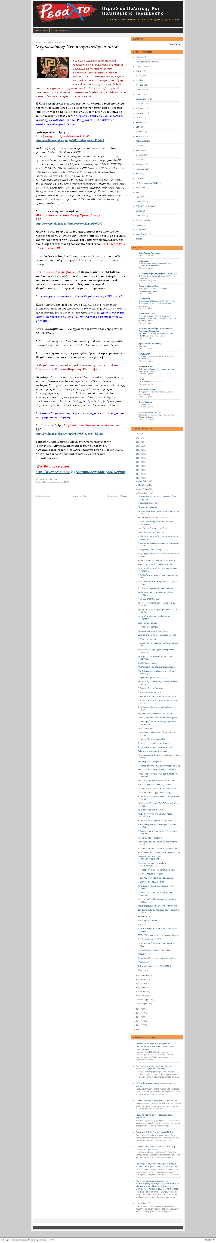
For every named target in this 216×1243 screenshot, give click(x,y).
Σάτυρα (139, 118)
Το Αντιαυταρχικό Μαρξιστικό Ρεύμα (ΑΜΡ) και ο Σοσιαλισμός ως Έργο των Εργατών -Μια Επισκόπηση (157, 303)
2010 (138, 1025)
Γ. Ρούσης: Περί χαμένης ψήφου (151, 688)
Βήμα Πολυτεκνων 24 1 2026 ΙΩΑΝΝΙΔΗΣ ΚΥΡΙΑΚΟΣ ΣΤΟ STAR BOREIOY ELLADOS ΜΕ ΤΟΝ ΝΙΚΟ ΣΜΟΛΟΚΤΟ (157, 318)
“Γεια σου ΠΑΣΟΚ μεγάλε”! (149, 599)
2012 (138, 1017)
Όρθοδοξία (140, 216)
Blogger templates (10, 1240)
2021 (138, 454)
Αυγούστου (143, 975)
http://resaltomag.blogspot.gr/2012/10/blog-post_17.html (70, 140)
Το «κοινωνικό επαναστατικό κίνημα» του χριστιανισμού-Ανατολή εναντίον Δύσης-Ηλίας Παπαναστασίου (155, 1046)
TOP (213, 1240)
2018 (138, 466)
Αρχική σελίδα (79, 496)
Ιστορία (139, 80)
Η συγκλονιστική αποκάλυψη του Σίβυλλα (155, 878)
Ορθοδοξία (140, 90)
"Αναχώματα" (143, 962)
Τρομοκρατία (141, 169)
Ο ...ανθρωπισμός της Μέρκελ (150, 874)
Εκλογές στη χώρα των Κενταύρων (152, 751)
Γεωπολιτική (141, 113)
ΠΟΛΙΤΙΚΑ (140, 197)
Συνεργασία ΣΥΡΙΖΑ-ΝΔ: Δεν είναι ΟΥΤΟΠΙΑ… (155, 1132)
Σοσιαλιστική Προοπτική (149, 253)
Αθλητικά (139, 108)
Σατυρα (139, 211)
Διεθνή (138, 71)
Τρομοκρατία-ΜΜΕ (144, 62)
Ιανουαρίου (143, 1004)
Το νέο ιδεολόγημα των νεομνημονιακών (155, 747)
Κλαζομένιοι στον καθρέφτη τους (152, 532)
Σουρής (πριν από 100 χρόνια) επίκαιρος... (156, 564)
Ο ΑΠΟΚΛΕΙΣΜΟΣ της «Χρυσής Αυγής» (155, 793)
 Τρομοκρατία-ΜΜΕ (147, 183)
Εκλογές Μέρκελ (145, 916)
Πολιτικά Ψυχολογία (144, 206)
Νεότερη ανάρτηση (44, 496)
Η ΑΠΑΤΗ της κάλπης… (148, 639)
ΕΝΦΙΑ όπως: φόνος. (145, 1203)
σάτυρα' (139, 239)
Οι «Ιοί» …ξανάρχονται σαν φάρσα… (153, 528)
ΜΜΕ (138, 127)
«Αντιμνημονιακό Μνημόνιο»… (151, 762)
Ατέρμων (141, 954)
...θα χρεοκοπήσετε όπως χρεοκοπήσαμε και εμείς (159, 766)
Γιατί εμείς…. (143, 346)
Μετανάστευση (142, 234)
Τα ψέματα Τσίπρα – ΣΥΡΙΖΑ (150, 939)
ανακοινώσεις (141, 150)
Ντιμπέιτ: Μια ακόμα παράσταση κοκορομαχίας (158, 718)
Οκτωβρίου (143, 489)
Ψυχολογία (140, 136)
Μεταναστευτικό (142, 99)
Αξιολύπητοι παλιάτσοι (147, 507)
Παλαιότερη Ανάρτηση (117, 496)
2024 (138, 442)
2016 (138, 474)
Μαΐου (141, 987)
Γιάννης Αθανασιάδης (148, 286)
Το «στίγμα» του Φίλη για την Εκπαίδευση (155, 588)
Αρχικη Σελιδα (41, 30)
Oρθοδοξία (140, 202)
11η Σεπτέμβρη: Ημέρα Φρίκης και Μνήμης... (157, 780)
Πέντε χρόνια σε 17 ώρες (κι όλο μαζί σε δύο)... (157, 696)
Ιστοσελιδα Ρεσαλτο (60, 30)
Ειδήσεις (139, 155)
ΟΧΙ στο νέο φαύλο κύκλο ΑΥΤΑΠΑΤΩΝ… (155, 966)
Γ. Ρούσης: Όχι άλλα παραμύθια (151, 739)
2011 (138, 1021)
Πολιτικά (139, 57)
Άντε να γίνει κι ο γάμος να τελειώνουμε (154, 518)
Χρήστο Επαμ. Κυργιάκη (149, 344)
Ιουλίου (141, 979)
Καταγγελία (140, 164)
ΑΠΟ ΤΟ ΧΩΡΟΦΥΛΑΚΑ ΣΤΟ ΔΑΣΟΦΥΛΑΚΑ (157, 770)
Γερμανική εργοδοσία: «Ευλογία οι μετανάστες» (158, 906)
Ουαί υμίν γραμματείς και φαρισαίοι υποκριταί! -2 (156, 1100)
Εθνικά (139, 76)
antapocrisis (144, 261)
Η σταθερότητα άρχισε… (148, 503)
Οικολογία (140, 146)
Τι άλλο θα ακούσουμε (147, 663)
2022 (138, 450)
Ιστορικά (139, 229)
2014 (138, 1009)
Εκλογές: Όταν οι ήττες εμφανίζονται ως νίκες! (157, 635)
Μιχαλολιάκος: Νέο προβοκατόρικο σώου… (156, 667)
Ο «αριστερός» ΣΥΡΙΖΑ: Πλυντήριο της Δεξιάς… (158, 788)
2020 (138, 458)
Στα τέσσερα (143, 925)
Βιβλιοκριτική (141, 220)
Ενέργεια (139, 132)
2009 (138, 1029)
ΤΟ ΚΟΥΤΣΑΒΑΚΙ (146, 367)
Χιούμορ (139, 85)
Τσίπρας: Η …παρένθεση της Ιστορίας (154, 743)
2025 (138, 438)
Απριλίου (142, 992)
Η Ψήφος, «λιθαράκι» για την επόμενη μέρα (156, 870)
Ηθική (138, 178)
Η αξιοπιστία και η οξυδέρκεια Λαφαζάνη (155, 820)
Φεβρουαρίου (144, 1000)
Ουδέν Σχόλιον (145, 402)
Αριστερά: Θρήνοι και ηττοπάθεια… (153, 631)
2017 (138, 470)
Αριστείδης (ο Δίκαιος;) (149, 389)
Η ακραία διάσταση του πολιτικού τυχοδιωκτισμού (159, 852)
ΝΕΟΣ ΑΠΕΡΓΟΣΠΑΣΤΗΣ (150, 412)
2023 (138, 446)
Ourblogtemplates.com (40, 1240)
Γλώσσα (139, 225)
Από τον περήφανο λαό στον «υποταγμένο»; (157, 560)
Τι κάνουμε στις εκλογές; (148, 920)
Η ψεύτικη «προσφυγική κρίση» (151, 882)
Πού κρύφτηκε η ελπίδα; (148, 627)
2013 (138, 1013)
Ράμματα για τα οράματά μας (150, 838)
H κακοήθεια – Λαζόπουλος (149, 692)
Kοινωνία (139, 160)
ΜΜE (138, 192)
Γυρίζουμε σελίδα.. (146, 404)
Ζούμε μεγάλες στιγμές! (147, 623)
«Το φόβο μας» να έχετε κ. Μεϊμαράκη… (155, 950)
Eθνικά (139, 174)
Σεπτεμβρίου (144, 493)
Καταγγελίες (141, 141)
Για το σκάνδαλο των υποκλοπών (152, 382)
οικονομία (140, 122)
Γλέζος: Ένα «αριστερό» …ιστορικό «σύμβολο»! (158, 935)
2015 (138, 478)
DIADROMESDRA (147, 314)
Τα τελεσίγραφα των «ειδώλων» (151, 810)
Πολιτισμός (140, 66)
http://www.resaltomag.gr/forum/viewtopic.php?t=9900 (80, 471)
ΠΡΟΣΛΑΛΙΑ (144, 354)
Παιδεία (139, 94)
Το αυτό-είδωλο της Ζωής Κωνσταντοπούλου (157, 958)
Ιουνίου (141, 984)
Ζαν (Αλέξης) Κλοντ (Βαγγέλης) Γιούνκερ (155, 785)
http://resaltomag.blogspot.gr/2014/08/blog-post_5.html (69, 433)
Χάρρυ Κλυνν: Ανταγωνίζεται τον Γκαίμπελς (156, 714)
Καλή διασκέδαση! (145, 728)
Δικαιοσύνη (140, 188)
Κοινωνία (139, 104)
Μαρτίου (142, 995)
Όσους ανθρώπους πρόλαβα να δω (153, 550)
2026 (138, 434)
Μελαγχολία (143, 970)
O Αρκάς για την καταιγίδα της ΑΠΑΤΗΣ (154, 678)
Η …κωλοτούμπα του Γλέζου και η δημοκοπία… (158, 848)
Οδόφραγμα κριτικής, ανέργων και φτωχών (158, 274)
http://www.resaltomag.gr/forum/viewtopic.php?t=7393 (69, 223)
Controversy (144, 299)
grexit (141, 379)
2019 (138, 462)
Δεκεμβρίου (143, 481)
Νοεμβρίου (143, 485)
